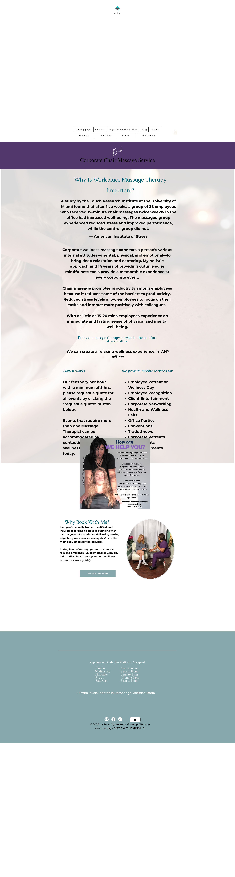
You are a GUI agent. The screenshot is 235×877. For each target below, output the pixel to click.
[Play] (135, 719)
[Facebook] (113, 719)
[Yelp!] (120, 719)
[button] (99, 129)
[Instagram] (107, 719)
